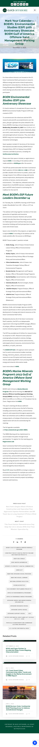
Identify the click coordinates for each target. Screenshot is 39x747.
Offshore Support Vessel (16, 613)
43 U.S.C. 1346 (22, 170)
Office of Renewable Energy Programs (19, 596)
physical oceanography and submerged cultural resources (19, 623)
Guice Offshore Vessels (16, 656)
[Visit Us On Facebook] (15, 4)
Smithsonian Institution (11, 154)
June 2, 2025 (10, 704)
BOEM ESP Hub (10, 350)
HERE (10, 161)
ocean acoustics (19, 585)
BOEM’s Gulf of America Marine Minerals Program (19, 548)
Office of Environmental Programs (19, 592)
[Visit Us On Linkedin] (21, 4)
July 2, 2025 (10, 668)
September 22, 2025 (12, 646)
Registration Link (8, 441)
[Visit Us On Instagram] (26, 4)
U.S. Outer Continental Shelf (19, 628)
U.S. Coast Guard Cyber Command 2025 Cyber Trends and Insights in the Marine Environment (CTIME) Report (18, 673)
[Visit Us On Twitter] (12, 4)
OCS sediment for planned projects (19, 589)
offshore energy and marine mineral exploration (19, 601)
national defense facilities (19, 581)
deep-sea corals (19, 558)
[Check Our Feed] (23, 4)
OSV (29, 613)
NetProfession (19, 729)
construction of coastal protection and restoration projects (19, 553)
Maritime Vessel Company (19, 577)
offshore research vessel (19, 606)
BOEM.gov (17, 163)
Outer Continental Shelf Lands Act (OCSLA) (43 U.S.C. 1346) (19, 618)
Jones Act (19, 570)
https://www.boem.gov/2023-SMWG (15, 430)
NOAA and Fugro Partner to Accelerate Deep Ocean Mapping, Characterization (18, 650)
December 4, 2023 (19, 47)
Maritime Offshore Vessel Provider (19, 573)
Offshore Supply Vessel (19, 609)
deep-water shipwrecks (19, 562)
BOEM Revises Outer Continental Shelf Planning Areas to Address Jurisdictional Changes (18, 708)
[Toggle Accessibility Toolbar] (34, 742)
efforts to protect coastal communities (19, 566)
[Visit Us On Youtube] (18, 4)
